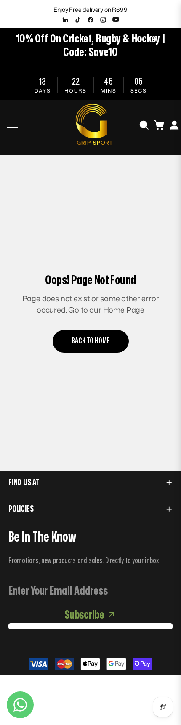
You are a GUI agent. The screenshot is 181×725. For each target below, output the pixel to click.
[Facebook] (90, 19)
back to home (91, 341)
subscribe (84, 615)
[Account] (174, 125)
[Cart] (159, 125)
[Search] (144, 125)
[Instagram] (103, 19)
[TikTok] (78, 19)
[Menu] (12, 125)
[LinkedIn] (65, 19)
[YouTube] (115, 19)
